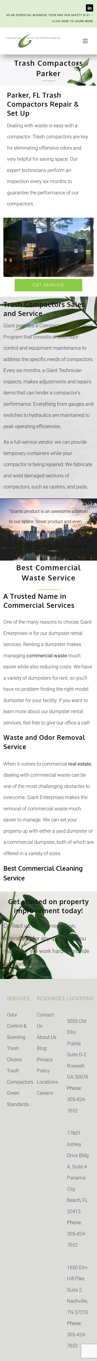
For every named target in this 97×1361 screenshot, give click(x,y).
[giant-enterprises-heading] (33, 35)
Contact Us (45, 1020)
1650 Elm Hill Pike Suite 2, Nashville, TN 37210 (77, 1290)
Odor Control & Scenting (17, 1026)
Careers (45, 1093)
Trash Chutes (14, 1053)
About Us (46, 1037)
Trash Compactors (18, 1076)
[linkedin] (89, 8)
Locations (47, 1082)
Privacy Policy (45, 1065)
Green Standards (18, 1098)
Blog (41, 1048)
